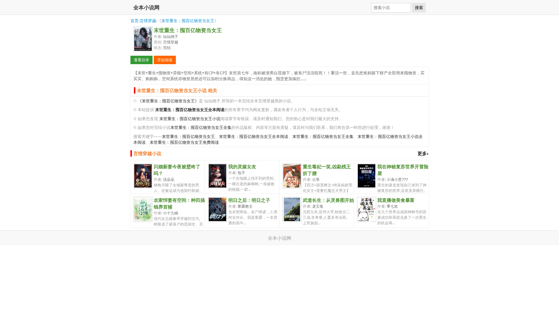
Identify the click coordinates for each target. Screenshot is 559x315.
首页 (134, 20)
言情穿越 (148, 20)
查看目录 (141, 59)
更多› (423, 153)
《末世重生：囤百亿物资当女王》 (168, 101)
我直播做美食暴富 (396, 200)
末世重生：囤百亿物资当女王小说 (189, 118)
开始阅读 (164, 59)
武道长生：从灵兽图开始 (328, 200)
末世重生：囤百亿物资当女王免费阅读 (184, 142)
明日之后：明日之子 (249, 200)
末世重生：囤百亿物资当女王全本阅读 (253, 136)
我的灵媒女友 (242, 166)
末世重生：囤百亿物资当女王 (187, 20)
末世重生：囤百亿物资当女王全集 (200, 127)
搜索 (419, 7)
